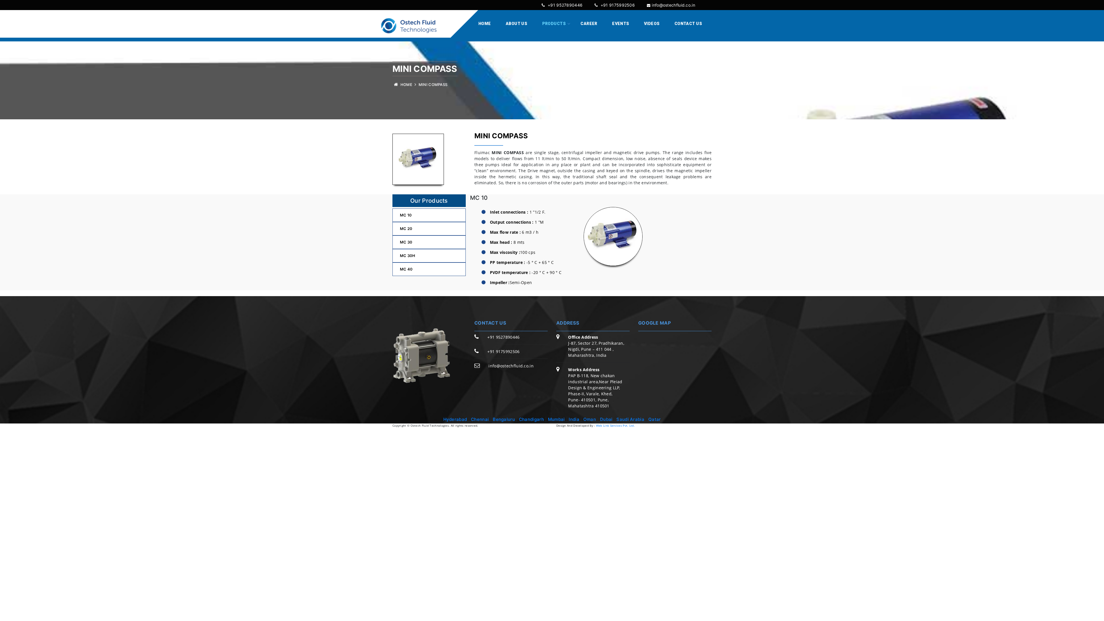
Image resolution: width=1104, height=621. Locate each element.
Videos (652, 23)
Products (554, 23)
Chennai (480, 419)
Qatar (654, 419)
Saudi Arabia (630, 419)
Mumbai (557, 419)
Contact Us (688, 23)
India (574, 419)
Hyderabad (455, 419)
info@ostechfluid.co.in (673, 5)
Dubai (606, 419)
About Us (516, 23)
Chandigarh (531, 419)
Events (620, 23)
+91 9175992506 (617, 5)
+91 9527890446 (564, 5)
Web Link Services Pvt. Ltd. (615, 425)
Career (588, 23)
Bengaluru (504, 419)
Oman (589, 419)
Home (484, 23)
